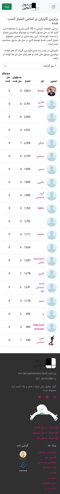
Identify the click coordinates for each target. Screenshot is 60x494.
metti (41, 234)
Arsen (41, 91)
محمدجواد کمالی (38, 260)
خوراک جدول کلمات (45, 428)
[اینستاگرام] (55, 397)
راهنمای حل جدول (46, 462)
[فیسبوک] (39, 397)
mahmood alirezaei (38, 327)
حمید (41, 301)
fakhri (41, 208)
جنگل (41, 143)
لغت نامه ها (49, 467)
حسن (41, 169)
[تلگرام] (47, 397)
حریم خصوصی (48, 483)
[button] (23, 455)
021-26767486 (44, 379)
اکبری (41, 274)
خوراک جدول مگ (46, 438)
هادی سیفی (41, 104)
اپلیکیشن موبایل (47, 452)
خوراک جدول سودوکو (44, 433)
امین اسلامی (40, 340)
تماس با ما (50, 488)
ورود (6, 7)
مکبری (40, 182)
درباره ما (52, 478)
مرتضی (40, 156)
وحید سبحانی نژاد (40, 287)
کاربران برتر (50, 457)
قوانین (53, 473)
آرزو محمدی (40, 195)
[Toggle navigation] (53, 6)
